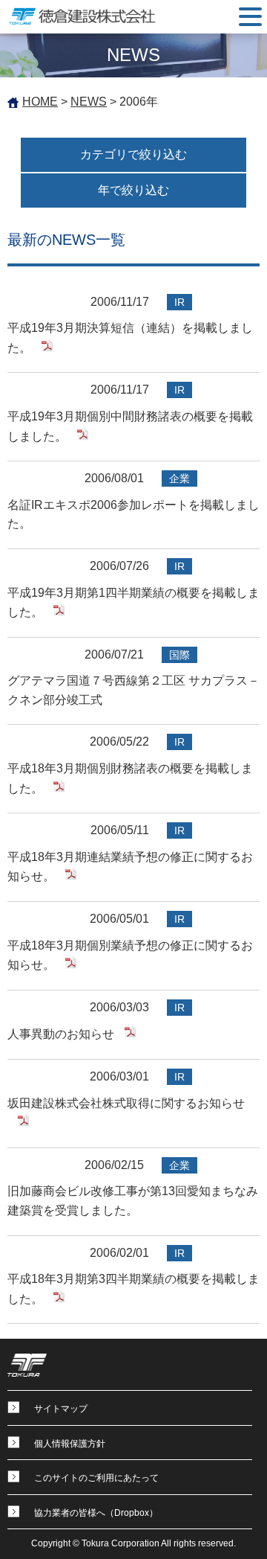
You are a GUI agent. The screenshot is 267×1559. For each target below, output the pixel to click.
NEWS (88, 101)
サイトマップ (61, 1408)
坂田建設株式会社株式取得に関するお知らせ (126, 1103)
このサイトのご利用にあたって (96, 1478)
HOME (40, 101)
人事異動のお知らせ (60, 1034)
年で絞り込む (133, 190)
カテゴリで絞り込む (133, 154)
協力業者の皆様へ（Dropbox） (96, 1513)
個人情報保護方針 (69, 1443)
